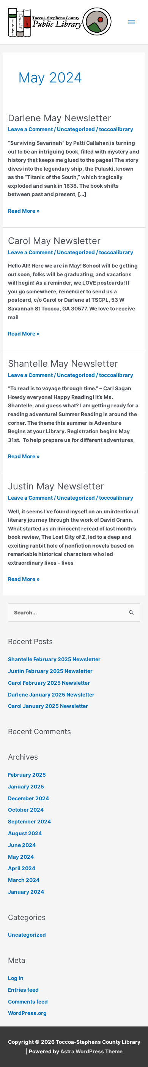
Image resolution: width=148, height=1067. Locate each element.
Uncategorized (76, 129)
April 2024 (21, 868)
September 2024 (29, 821)
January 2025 (26, 787)
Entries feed (23, 990)
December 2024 (28, 798)
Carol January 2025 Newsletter (48, 706)
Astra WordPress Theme (91, 1051)
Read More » (24, 210)
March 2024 (23, 880)
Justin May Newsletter (56, 486)
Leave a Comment (30, 129)
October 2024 (26, 810)
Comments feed (28, 1002)
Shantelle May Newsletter (63, 363)
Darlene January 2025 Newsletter (51, 695)
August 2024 (25, 833)
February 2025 (27, 775)
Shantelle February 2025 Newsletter (54, 659)
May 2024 (21, 857)
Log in (16, 978)
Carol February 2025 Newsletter (49, 683)
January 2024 (26, 892)
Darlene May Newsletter (59, 117)
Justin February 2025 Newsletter (50, 671)
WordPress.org (27, 1013)
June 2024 (22, 845)
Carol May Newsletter (54, 240)
